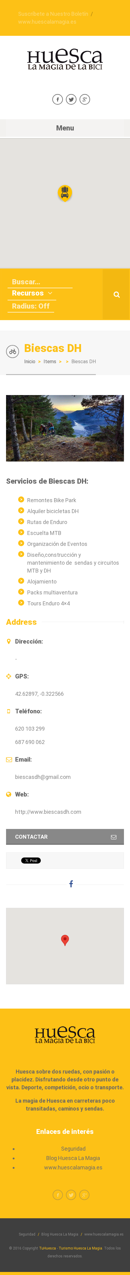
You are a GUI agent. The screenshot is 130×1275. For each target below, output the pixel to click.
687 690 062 (30, 742)
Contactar (31, 837)
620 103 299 (30, 728)
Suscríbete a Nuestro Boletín (53, 14)
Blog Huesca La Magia (73, 1158)
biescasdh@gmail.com (43, 777)
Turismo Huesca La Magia (80, 1248)
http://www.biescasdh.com (48, 812)
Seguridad (73, 1148)
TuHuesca (47, 1248)
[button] (65, 193)
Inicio (29, 361)
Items (50, 361)
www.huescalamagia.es (47, 22)
